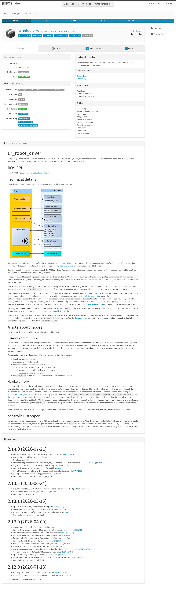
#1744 (79, 530)
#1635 (63, 572)
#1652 (55, 554)
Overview (20, 48)
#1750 (51, 527)
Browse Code (159, 34)
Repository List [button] (84, 4)
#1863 (58, 468)
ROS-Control (28, 315)
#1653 (62, 554)
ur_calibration (36, 35)
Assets (56, 48)
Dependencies (93, 48)
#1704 (44, 527)
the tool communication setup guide (45, 311)
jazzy (45, 21)
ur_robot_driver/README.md (17, 143)
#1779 (40, 457)
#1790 (46, 457)
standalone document (43, 173)
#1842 (58, 473)
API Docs (157, 28)
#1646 (80, 557)
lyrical (102, 21)
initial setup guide (109, 279)
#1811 (92, 462)
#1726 (53, 541)
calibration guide (66, 266)
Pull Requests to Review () (28, 125)
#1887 (70, 454)
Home (6, 13)
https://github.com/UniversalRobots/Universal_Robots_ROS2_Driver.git (41, 90)
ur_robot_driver (29, 30)
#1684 (63, 552)
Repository (81, 78)
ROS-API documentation (94, 304)
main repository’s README (29, 161)
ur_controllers (48, 35)
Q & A (129, 48)
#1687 (69, 552)
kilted (73, 21)
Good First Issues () (25, 122)
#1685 (80, 549)
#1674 (61, 543)
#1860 (79, 471)
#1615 (57, 572)
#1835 (52, 473)
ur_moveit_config (75, 35)
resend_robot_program (17, 394)
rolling (131, 21)
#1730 (68, 535)
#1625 (61, 575)
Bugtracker (81, 76)
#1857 (73, 471)
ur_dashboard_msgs (61, 35)
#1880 (99, 462)
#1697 (86, 549)
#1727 (71, 538)
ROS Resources (152, 3)
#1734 (64, 532)
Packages (16, 13)
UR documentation (92, 296)
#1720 (65, 538)
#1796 (53, 491)
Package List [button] (69, 4)
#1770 (56, 509)
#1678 (79, 489)
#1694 (59, 546)
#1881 (64, 454)
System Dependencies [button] (103, 4)
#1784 (54, 506)
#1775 (62, 509)
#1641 (74, 557)
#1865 (66, 465)
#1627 (67, 575)
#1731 (60, 541)
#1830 (86, 489)
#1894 (30, 460)
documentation (81, 318)
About (169, 3)
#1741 (70, 532)
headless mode (89, 386)
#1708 (67, 543)
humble (16, 21)
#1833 (59, 465)
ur (20, 35)
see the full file (35, 579)
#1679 (53, 546)
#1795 (47, 491)
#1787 (61, 506)
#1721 (73, 530)
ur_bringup (26, 35)
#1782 (67, 512)
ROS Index (13, 3)
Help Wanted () (24, 119)
